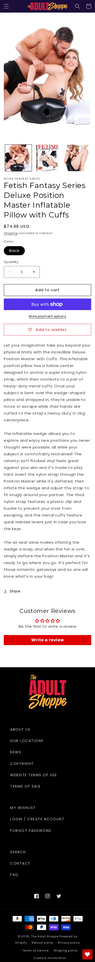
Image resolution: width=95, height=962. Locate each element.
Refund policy (42, 943)
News (15, 752)
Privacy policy (69, 943)
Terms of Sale (25, 786)
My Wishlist (23, 807)
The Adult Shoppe (44, 936)
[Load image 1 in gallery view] (18, 158)
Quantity (11, 262)
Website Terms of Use (33, 775)
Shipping (10, 233)
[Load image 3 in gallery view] (76, 158)
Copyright (22, 763)
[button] (6, 6)
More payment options (47, 316)
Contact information (50, 958)
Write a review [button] (47, 640)
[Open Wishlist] (87, 954)
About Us (20, 729)
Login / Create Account (37, 819)
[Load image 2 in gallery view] (47, 158)
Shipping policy (65, 950)
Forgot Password (30, 830)
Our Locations (27, 740)
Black (14, 250)
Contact (20, 863)
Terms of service (35, 950)
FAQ (14, 874)
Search (18, 852)
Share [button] (15, 591)
